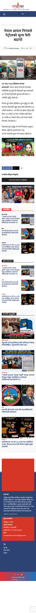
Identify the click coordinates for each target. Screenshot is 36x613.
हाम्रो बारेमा (6, 550)
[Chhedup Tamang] (5, 48)
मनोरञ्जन (4, 242)
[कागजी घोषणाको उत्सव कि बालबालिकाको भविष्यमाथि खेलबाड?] (27, 233)
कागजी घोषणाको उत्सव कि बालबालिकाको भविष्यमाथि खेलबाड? (10, 232)
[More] (22, 168)
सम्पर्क (5, 553)
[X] (18, 574)
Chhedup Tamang (14, 48)
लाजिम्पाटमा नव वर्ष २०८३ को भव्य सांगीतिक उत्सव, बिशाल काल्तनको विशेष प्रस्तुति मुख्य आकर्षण (10, 248)
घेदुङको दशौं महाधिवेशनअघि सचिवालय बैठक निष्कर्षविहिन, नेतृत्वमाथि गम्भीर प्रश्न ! (18, 344)
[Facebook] (14, 574)
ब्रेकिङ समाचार (4, 25)
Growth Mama (21, 579)
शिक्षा (3, 228)
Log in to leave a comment (18, 180)
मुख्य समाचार (4, 214)
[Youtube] (21, 574)
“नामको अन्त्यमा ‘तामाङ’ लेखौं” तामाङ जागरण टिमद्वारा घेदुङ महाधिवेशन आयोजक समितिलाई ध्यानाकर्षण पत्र (11, 219)
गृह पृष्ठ (5, 547)
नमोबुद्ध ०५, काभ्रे (8, 522)
